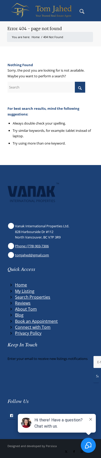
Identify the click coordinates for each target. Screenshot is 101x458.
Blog (19, 315)
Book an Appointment (36, 321)
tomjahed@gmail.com (32, 255)
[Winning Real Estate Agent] (42, 10)
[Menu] (90, 10)
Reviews (23, 303)
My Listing (24, 291)
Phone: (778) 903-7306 (32, 246)
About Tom (26, 309)
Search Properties (32, 297)
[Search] (79, 10)
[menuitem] (79, 10)
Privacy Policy (28, 333)
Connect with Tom (33, 327)
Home (21, 285)
